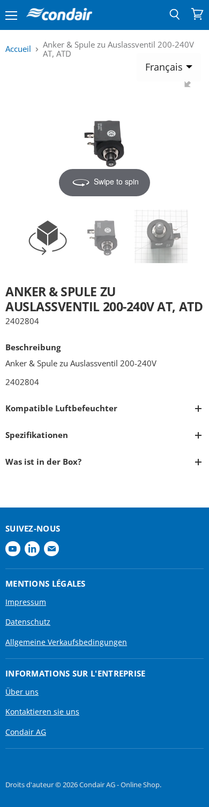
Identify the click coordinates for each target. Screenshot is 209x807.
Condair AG (25, 732)
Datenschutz (27, 622)
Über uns (22, 692)
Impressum (25, 602)
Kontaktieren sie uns (42, 711)
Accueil (18, 48)
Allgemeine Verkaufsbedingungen (66, 642)
